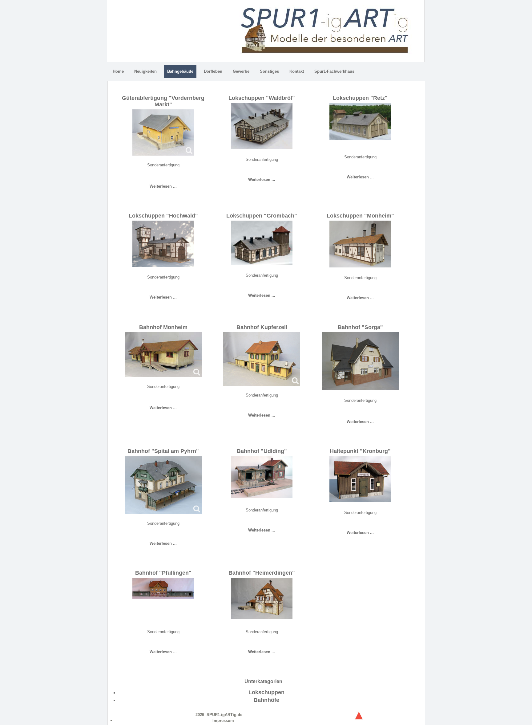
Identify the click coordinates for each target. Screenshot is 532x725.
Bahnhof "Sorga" (360, 327)
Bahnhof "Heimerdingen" (261, 573)
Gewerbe (241, 71)
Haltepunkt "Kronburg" (360, 451)
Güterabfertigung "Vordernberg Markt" (163, 101)
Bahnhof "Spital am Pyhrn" (163, 451)
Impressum (223, 720)
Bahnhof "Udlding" (262, 451)
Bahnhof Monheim (163, 327)
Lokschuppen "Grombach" (261, 216)
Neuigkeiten (145, 71)
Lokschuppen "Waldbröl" (261, 98)
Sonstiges (269, 71)
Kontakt (296, 71)
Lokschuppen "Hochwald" (163, 216)
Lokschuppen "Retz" (360, 98)
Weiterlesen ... (163, 186)
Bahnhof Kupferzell (261, 327)
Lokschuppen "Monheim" (360, 216)
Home (118, 71)
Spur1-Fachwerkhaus (334, 71)
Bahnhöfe (266, 700)
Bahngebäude (180, 71)
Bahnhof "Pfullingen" (163, 573)
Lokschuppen (266, 692)
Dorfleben (213, 71)
